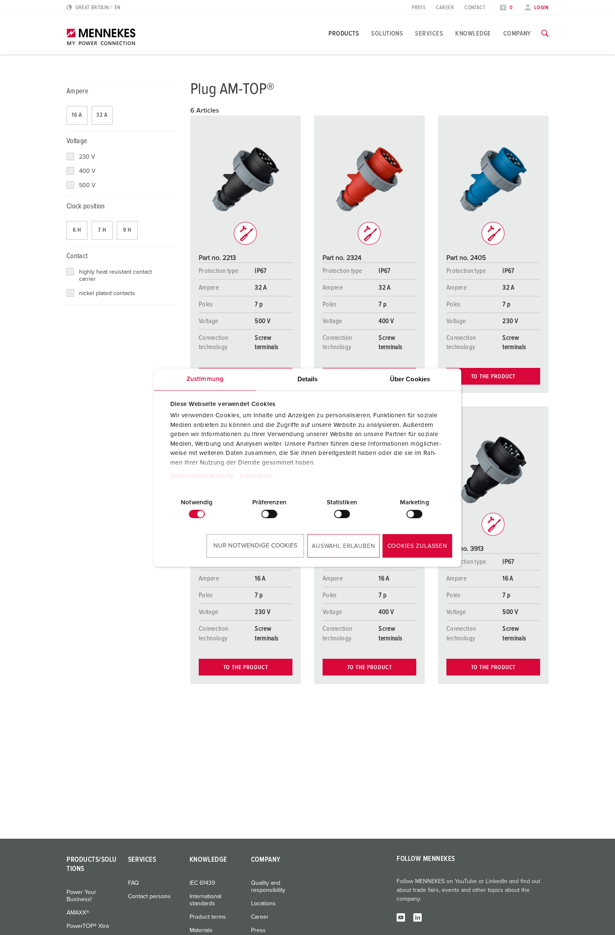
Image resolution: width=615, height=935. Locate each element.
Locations (263, 904)
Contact (474, 7)
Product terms (208, 917)
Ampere (77, 91)
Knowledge (473, 33)
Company (517, 33)
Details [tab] (307, 379)
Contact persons (149, 896)
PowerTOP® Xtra (88, 926)
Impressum (256, 476)
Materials (201, 930)
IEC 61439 (202, 883)
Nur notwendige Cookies (255, 545)
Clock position (86, 206)
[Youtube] (401, 917)
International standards (205, 900)
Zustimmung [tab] (205, 379)
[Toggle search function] (544, 33)
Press (418, 7)
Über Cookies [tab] (410, 379)
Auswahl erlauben (343, 546)
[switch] (269, 514)
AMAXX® (78, 913)
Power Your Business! (81, 895)
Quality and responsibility (268, 886)
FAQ (133, 883)
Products (343, 33)
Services (429, 33)
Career (445, 7)
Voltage (77, 141)
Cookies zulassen (417, 546)
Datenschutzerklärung (201, 476)
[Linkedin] (417, 917)
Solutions (387, 33)
